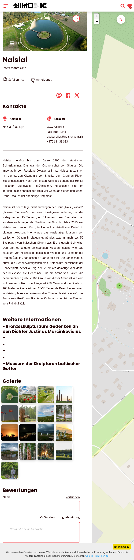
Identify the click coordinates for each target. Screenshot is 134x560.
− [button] (97, 21)
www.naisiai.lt (55, 127)
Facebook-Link (56, 132)
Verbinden (73, 497)
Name (6, 497)
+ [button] (97, 16)
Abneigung (72, 517)
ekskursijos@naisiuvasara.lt (65, 137)
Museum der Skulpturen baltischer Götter (41, 366)
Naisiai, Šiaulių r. (13, 127)
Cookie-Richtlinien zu (97, 555)
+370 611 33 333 (57, 141)
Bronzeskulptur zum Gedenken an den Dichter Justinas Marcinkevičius (42, 329)
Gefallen (49, 517)
